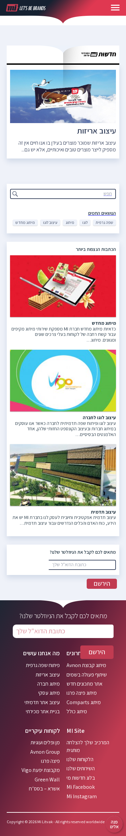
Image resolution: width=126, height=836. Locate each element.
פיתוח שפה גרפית (43, 665)
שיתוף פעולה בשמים (87, 674)
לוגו (85, 222)
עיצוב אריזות (96, 130)
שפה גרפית (104, 222)
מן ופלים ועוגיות (45, 742)
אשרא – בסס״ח (44, 788)
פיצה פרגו (50, 761)
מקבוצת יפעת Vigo (41, 770)
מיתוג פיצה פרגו (82, 692)
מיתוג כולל (77, 711)
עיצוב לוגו (50, 222)
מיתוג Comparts (84, 702)
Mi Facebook (81, 786)
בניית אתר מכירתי (43, 711)
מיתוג (70, 222)
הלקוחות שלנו (80, 759)
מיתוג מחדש (25, 222)
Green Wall (47, 779)
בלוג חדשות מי (81, 777)
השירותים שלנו (81, 768)
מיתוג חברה (48, 683)
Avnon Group (45, 751)
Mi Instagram (82, 796)
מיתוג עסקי (49, 692)
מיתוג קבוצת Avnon (86, 665)
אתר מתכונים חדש (84, 683)
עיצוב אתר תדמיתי (42, 702)
